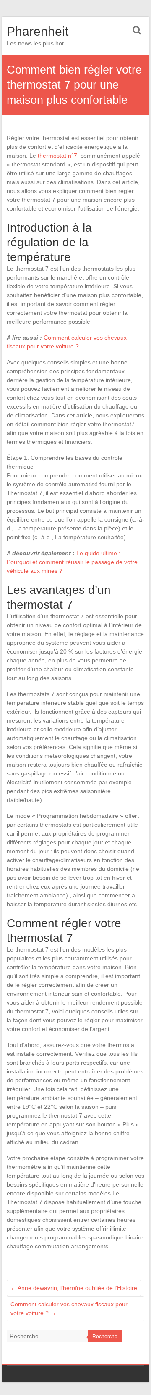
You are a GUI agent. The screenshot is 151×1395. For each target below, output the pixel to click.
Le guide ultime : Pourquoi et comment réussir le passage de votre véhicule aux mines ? (72, 562)
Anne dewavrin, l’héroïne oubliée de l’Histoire (73, 1287)
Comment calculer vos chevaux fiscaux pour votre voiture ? (69, 1308)
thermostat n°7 (57, 155)
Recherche (104, 1337)
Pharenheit (37, 31)
